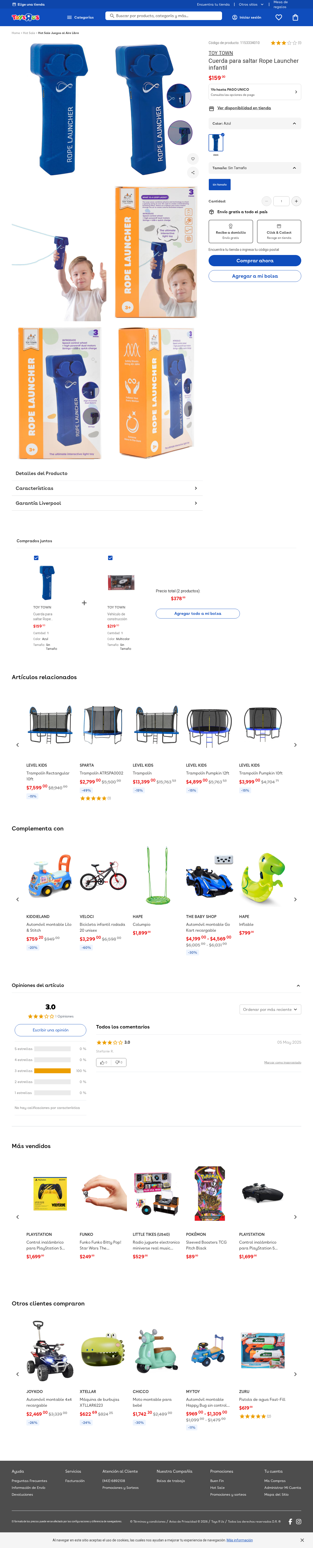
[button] (284, 43)
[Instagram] (298, 1522)
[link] (50, 745)
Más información (240, 1540)
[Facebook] (290, 1522)
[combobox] (270, 1009)
